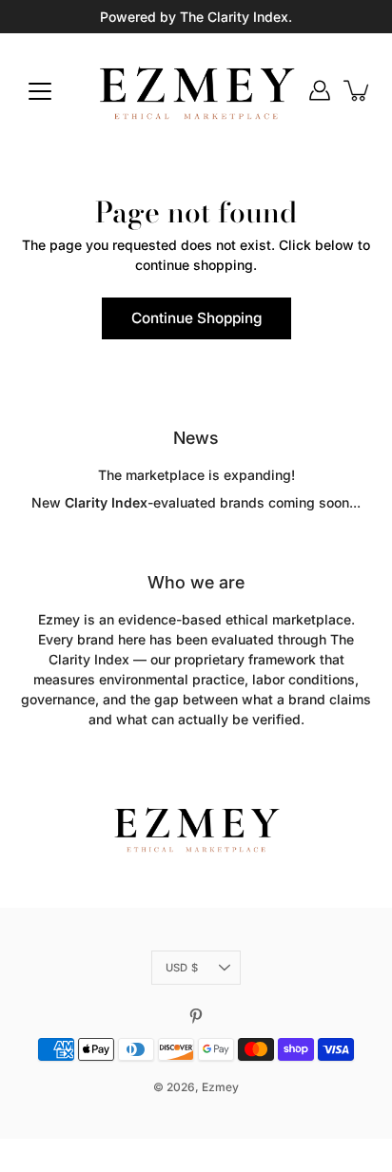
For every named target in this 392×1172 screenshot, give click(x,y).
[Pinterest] (196, 1016)
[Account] (319, 90)
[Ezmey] (196, 90)
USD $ (182, 967)
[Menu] (40, 91)
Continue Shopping (196, 318)
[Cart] (358, 90)
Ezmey (220, 1087)
